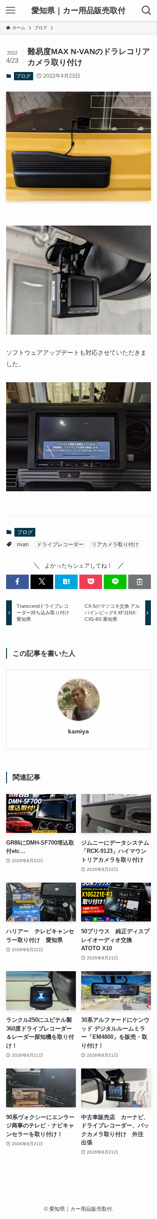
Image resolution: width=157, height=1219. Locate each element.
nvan (23, 544)
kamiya (78, 731)
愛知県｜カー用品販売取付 (78, 10)
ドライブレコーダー (60, 544)
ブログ (23, 76)
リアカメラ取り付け (115, 544)
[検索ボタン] (146, 10)
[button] (17, 582)
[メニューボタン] (10, 10)
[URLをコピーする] (139, 582)
